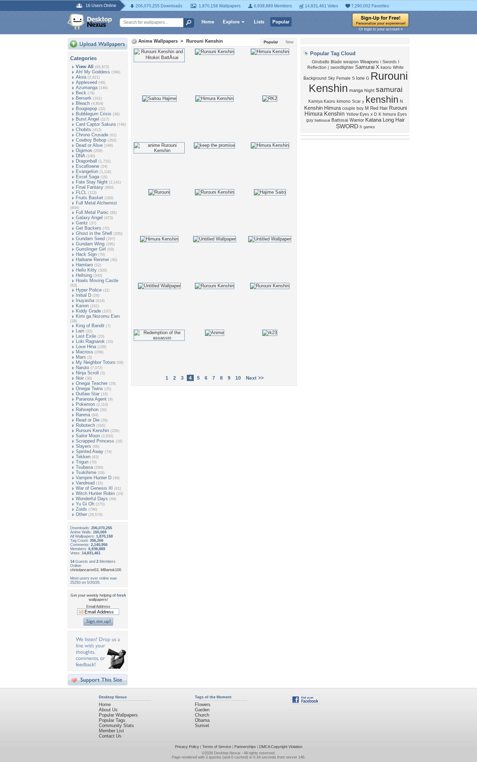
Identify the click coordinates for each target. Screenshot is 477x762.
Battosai (339, 120)
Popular (280, 21)
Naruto (82, 367)
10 (238, 378)
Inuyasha (85, 300)
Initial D (83, 295)
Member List (111, 730)
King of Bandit (90, 325)
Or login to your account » (381, 29)
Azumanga (86, 87)
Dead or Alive (89, 145)
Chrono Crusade (92, 134)
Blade (336, 61)
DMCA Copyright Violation (280, 747)
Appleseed (86, 82)
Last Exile (86, 336)
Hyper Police (89, 290)
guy (309, 120)
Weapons (369, 61)
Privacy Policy (187, 747)
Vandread (85, 483)
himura (389, 114)
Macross (84, 351)
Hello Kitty (86, 270)
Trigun (82, 462)
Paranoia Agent (91, 399)
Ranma (83, 414)
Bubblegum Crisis (93, 113)
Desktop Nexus (227, 753)
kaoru (386, 67)
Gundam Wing (90, 243)
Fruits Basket (89, 197)
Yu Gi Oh (85, 503)
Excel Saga (87, 176)
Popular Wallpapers (118, 715)
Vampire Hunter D (93, 477)
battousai (322, 120)
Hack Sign (86, 254)
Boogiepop (86, 108)
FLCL (81, 192)
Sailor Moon (88, 435)
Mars (81, 357)
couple (348, 108)
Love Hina (86, 346)
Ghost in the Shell (94, 233)
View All (85, 66)
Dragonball (86, 161)
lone (360, 78)
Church (202, 715)
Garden (202, 709)
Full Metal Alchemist (96, 203)
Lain (80, 330)
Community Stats (116, 725)
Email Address (98, 606)
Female (343, 78)
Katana (373, 120)
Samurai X (367, 67)
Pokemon (85, 404)
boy (360, 108)
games (369, 127)
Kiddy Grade (88, 311)
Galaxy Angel (89, 217)
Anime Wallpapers (158, 41)
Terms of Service (216, 747)
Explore (231, 21)
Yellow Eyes (357, 114)
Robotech (85, 425)
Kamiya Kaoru (321, 101)
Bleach (83, 103)
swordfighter (342, 67)
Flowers (203, 704)
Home (207, 21)
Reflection (316, 67)
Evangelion (87, 171)
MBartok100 (111, 570)
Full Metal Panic (92, 212)
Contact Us (110, 736)
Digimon (84, 150)
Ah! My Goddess (93, 71)
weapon (351, 61)
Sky (331, 78)
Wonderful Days (92, 498)
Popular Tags (112, 720)
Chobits (83, 129)
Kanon (82, 305)
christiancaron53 (84, 570)
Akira (81, 77)
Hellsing (84, 275)
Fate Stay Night (92, 182)
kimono (344, 101)
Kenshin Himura (322, 108)
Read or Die (88, 420)
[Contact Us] (99, 667)
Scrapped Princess (95, 441)
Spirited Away (89, 451)
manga (356, 90)
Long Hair (394, 120)
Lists (259, 21)
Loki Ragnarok (90, 341)
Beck (81, 92)
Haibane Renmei (92, 259)
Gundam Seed (90, 238)
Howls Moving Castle (97, 280)
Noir (80, 378)
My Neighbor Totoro (95, 362)
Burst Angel (87, 119)
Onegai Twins (89, 388)
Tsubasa (84, 467)
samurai (389, 89)
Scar (356, 101)
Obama (202, 720)
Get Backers (88, 228)
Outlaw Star (88, 393)
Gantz (82, 222)
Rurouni (398, 108)
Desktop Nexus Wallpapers (89, 22)
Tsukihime (86, 472)
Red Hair (379, 108)
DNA (80, 155)
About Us (108, 709)
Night (369, 90)
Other (81, 514)
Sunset (202, 725)
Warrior (357, 120)
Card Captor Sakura (96, 124)
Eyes (402, 114)
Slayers (83, 446)
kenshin (382, 99)
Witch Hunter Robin (95, 493)
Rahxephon (87, 409)
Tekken (83, 456)
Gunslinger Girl (91, 249)
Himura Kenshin (324, 114)
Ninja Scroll (87, 372)
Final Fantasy (89, 187)
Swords (389, 61)
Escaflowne (87, 166)
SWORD (347, 126)
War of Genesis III (94, 488)
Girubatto (320, 61)
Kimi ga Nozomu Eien (98, 316)
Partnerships (245, 747)
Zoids (81, 509)
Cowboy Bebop (91, 140)
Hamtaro (84, 264)
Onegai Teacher (92, 383)
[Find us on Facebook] (305, 702)
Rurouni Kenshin (92, 430)
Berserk (83, 98)
